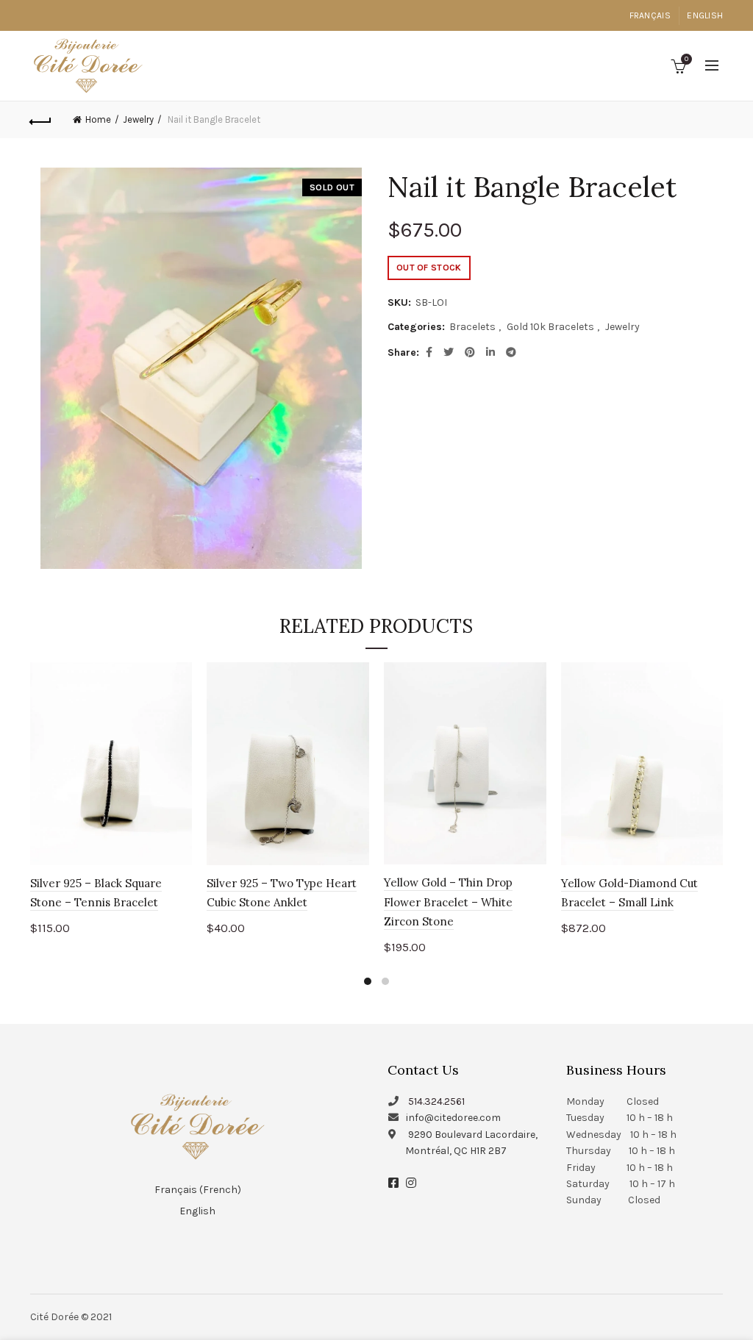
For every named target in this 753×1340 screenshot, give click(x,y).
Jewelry (138, 119)
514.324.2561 (436, 1101)
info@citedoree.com (453, 1117)
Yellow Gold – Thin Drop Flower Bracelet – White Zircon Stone (448, 901)
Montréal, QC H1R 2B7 (456, 1150)
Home (98, 119)
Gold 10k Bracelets (550, 326)
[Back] (41, 120)
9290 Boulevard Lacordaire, (473, 1134)
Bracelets (472, 326)
